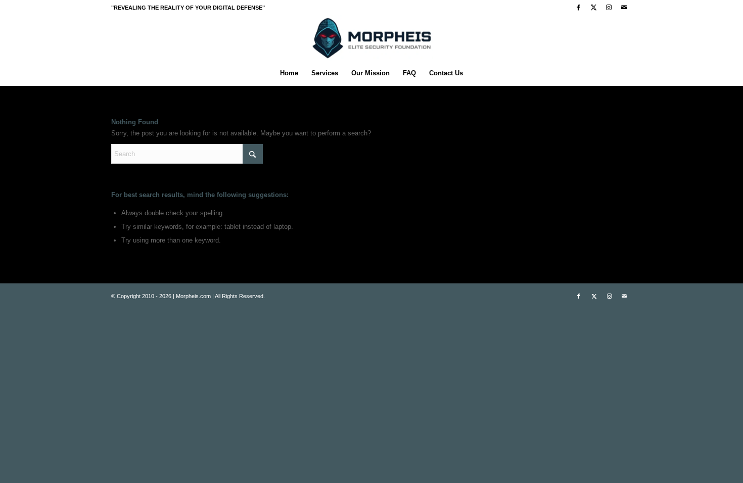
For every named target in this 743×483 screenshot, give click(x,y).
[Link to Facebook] (578, 7)
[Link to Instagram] (608, 7)
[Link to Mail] (624, 7)
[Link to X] (593, 7)
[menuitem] (289, 73)
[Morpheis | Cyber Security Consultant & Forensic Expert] (371, 38)
